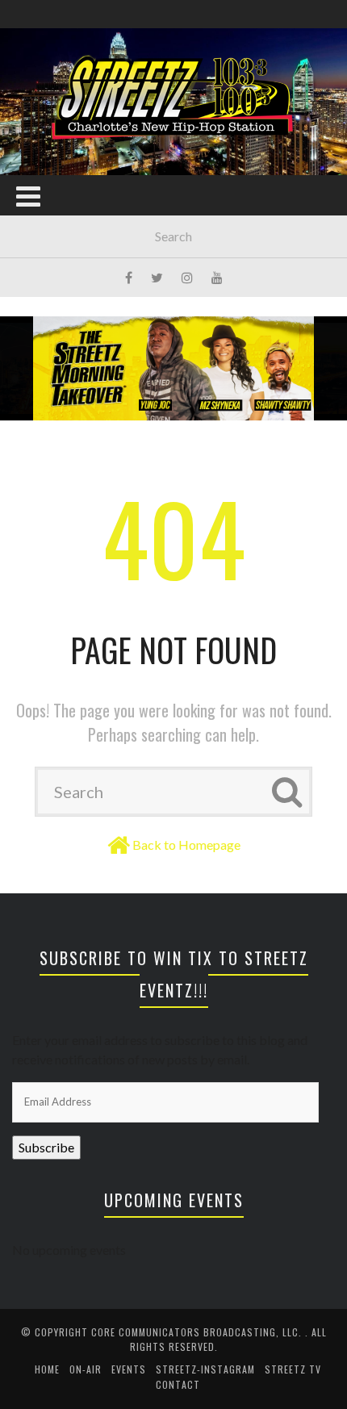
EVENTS (128, 1369)
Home (47, 1369)
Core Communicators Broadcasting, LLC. (198, 1332)
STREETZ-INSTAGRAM (205, 1369)
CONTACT (178, 1384)
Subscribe (46, 1147)
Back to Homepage (186, 844)
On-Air (85, 1369)
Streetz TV (293, 1369)
